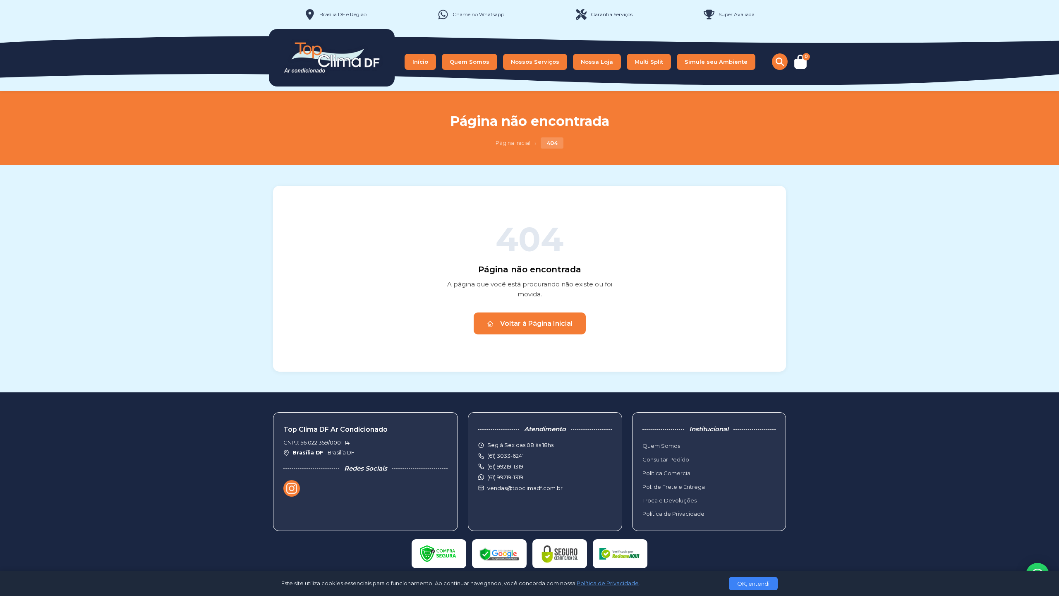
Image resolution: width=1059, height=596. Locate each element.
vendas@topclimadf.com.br (525, 488)
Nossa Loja (597, 61)
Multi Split (649, 61)
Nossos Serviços (535, 61)
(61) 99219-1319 (505, 477)
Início (420, 61)
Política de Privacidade (673, 513)
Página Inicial (513, 142)
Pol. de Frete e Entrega (673, 486)
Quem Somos (469, 61)
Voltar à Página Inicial (536, 323)
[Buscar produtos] (780, 62)
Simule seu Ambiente (716, 61)
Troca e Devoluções (669, 500)
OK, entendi (753, 583)
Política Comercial (667, 473)
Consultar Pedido (665, 459)
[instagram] (291, 488)
